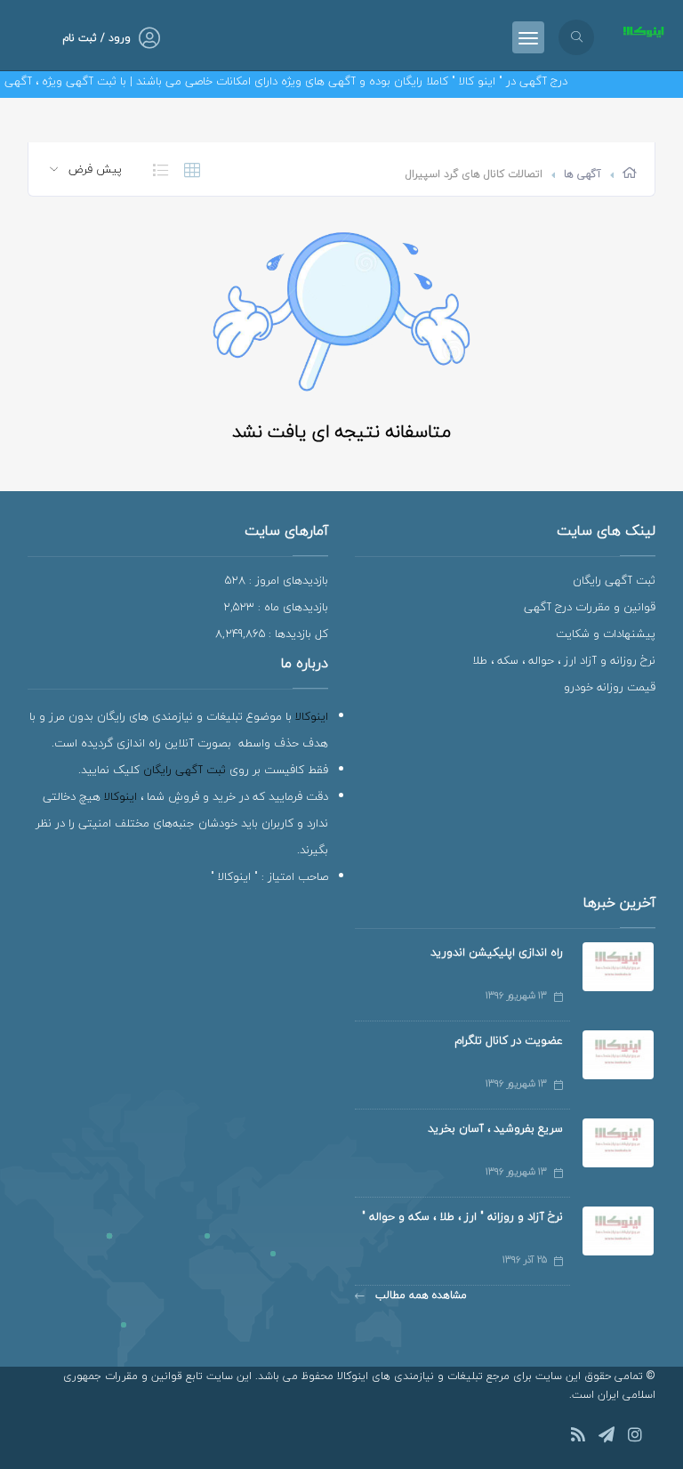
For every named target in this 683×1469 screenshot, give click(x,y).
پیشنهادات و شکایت (605, 633)
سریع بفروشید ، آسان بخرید (495, 1128)
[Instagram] (635, 1437)
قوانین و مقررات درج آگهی (589, 607)
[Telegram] (607, 1437)
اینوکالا (311, 716)
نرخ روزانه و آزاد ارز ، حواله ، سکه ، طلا (563, 660)
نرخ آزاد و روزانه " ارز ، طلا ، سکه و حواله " (462, 1216)
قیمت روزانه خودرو (609, 687)
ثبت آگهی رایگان (614, 580)
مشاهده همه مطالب (419, 1295)
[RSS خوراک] (578, 1437)
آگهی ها (582, 174)
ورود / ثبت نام (96, 37)
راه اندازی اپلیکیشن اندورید (496, 952)
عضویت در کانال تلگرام (508, 1040)
